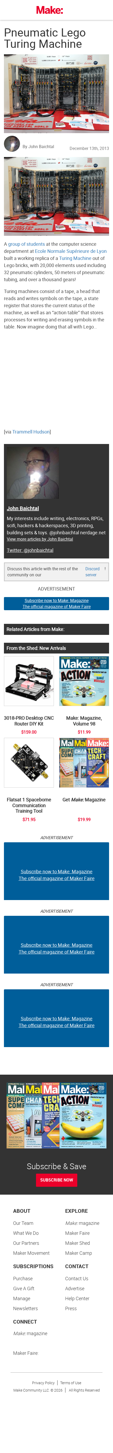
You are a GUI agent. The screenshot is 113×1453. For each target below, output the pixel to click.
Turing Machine (75, 258)
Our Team (23, 1223)
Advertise (74, 1288)
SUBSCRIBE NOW (56, 1180)
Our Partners (26, 1243)
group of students (26, 244)
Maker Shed (77, 1243)
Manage (21, 1298)
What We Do (26, 1233)
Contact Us (76, 1278)
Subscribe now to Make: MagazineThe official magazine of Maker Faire (57, 603)
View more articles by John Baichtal (40, 539)
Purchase (23, 1278)
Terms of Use (70, 1382)
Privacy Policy (43, 1382)
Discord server (92, 572)
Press (71, 1308)
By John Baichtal (38, 146)
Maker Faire (77, 1233)
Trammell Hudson (31, 431)
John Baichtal (23, 508)
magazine (82, 1223)
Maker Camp (78, 1253)
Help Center (77, 1298)
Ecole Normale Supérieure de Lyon (71, 251)
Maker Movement (31, 1253)
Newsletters (25, 1308)
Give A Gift (23, 1288)
